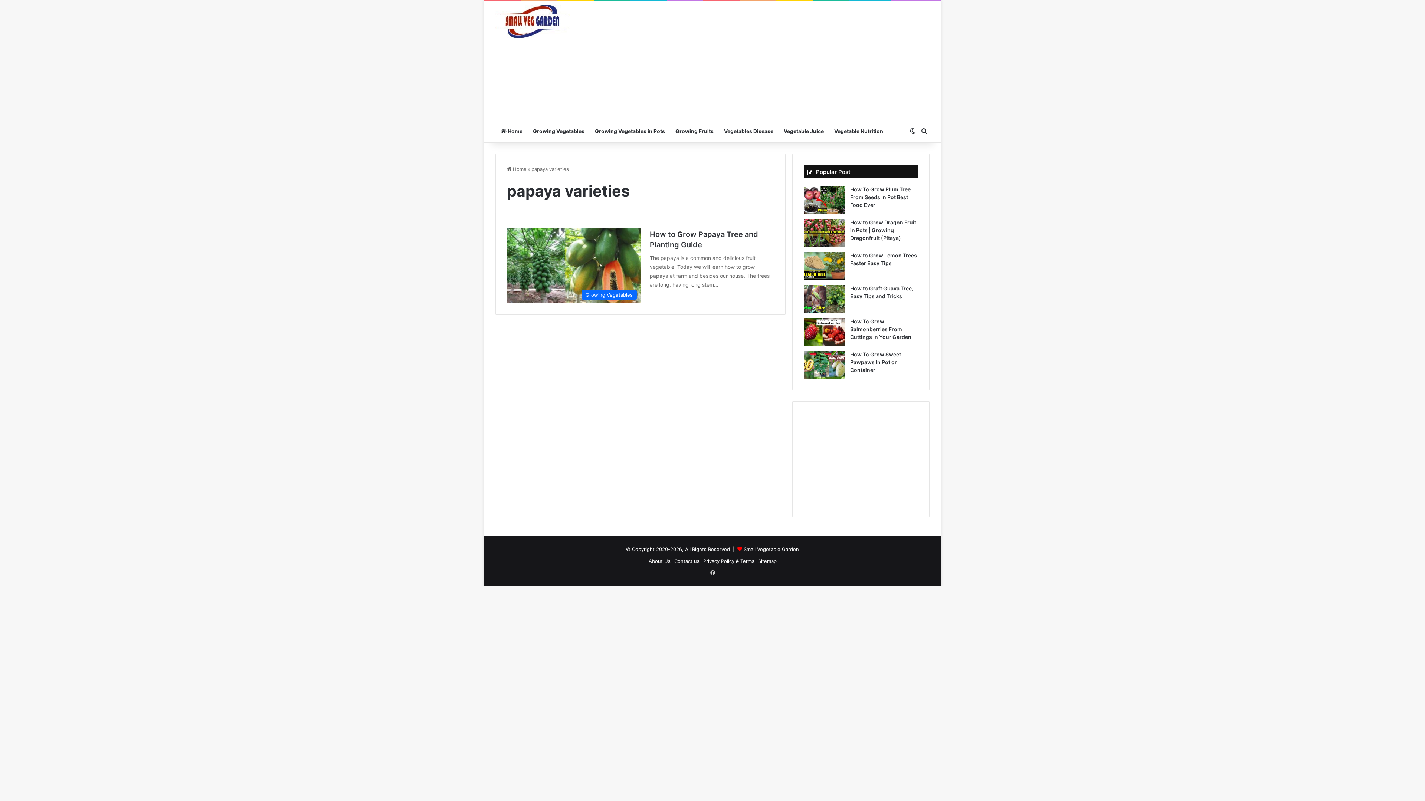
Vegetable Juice (804, 131)
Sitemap (767, 561)
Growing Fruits (694, 131)
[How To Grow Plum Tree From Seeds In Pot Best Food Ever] (824, 200)
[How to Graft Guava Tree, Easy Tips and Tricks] (824, 299)
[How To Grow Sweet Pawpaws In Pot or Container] (824, 365)
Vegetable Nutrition (858, 131)
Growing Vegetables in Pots (630, 131)
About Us (660, 561)
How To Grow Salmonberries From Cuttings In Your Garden (880, 329)
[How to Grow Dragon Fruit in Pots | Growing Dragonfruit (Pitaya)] (824, 233)
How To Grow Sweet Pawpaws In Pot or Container (875, 362)
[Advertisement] (787, 60)
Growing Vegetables (558, 131)
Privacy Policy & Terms (728, 561)
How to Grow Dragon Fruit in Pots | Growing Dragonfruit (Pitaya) (883, 230)
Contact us (687, 561)
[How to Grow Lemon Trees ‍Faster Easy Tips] (824, 266)
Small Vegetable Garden (771, 549)
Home (514, 131)
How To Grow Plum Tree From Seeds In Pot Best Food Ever (880, 197)
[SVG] (532, 21)
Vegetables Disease (748, 131)
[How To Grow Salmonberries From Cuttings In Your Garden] (824, 332)
